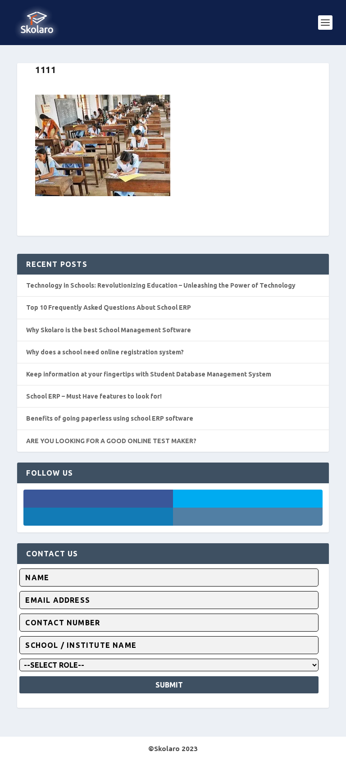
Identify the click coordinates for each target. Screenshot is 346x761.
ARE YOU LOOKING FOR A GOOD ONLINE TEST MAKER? (111, 441)
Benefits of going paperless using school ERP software (109, 418)
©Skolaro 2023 (173, 748)
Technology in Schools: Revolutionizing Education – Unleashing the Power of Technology (161, 285)
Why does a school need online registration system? (105, 352)
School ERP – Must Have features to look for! (94, 396)
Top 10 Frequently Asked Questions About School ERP (108, 307)
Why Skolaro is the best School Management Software (108, 330)
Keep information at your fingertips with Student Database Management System (148, 374)
